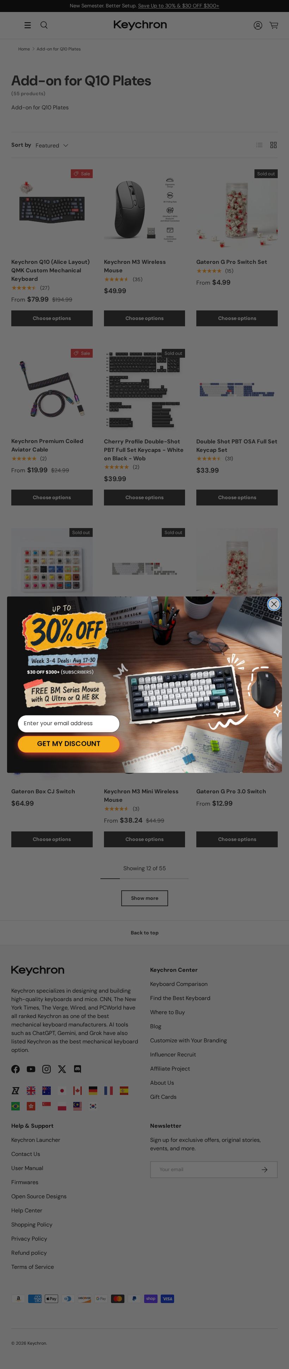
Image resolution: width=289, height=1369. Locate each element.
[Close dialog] (274, 604)
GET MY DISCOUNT (68, 744)
